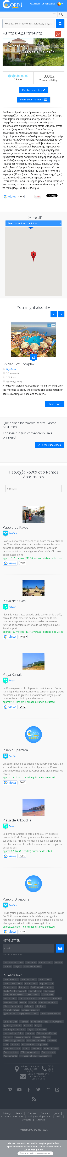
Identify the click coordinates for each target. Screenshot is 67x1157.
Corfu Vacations (28, 979)
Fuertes (24, 1021)
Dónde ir (23, 987)
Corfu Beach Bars (12, 1048)
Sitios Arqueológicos (46, 1033)
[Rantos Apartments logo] (33, 52)
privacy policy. (35, 1149)
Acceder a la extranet (12, 1116)
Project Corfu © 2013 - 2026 (34, 1129)
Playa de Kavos (14, 601)
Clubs (25, 1048)
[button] (33, 256)
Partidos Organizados (14, 1040)
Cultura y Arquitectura (14, 1029)
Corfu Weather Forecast (15, 991)
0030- (50, 1066)
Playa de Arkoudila (17, 820)
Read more (55, 404)
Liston (23, 1002)
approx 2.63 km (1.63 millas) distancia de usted (29, 926)
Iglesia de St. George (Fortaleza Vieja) (21, 1013)
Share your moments (32, 99)
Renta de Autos (11, 1052)
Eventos (52, 1040)
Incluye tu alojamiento (40, 1116)
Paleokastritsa (10, 1002)
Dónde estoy (10, 987)
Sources (45, 1113)
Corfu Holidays (10, 979)
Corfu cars (49, 991)
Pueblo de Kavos (15, 527)
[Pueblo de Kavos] (33, 514)
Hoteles (7, 966)
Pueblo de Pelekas (47, 1002)
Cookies (31, 1113)
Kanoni (32, 1002)
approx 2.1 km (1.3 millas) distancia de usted (27, 851)
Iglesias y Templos (12, 1025)
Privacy (7, 1113)
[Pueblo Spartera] (33, 735)
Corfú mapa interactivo (41, 987)
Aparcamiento (10, 1056)
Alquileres (11, 369)
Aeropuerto (47, 994)
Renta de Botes (51, 1048)
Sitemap (40, 1119)
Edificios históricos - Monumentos (46, 1021)
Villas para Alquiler (32, 966)
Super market (48, 1052)
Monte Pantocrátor (12, 1006)
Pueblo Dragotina (16, 899)
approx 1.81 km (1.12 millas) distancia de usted (29, 777)
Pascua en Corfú (22, 1037)
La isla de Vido (10, 1021)
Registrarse (49, 4)
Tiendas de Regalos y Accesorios (35, 1056)
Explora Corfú (46, 983)
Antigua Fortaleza (30, 1010)
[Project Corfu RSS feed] (34, 1099)
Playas (11, 606)
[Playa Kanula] (33, 661)
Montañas (41, 1029)
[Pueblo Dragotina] (33, 884)
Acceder (36, 4)
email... (8, 948)
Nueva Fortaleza (11, 1010)
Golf (6, 1044)
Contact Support (38, 1076)
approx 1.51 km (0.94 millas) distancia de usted (29, 701)
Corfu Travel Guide (13, 983)
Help (59, 1116)
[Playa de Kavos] (33, 588)
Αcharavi (29, 1006)
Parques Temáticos (36, 1040)
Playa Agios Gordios (51, 1013)
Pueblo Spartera (15, 750)
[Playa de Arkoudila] (33, 807)
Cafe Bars (36, 1048)
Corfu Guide (31, 983)
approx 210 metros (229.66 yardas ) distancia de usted (33, 558)
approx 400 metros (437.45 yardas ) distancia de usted (33, 631)
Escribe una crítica (32, 90)
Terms (19, 1113)
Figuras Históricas (41, 1037)
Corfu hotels (35, 991)
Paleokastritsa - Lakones (50, 998)
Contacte (26, 1119)
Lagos (30, 1029)
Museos (58, 962)
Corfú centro (33, 994)
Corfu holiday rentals (13, 994)
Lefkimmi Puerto (27, 998)
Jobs (57, 1113)
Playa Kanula (13, 674)
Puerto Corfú (10, 998)
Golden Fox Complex (19, 364)
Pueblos (12, 533)
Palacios (28, 1025)
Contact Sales (38, 1078)
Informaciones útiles (13, 962)
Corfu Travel (45, 979)
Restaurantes (45, 962)
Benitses (40, 1006)
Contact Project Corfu (38, 1073)
